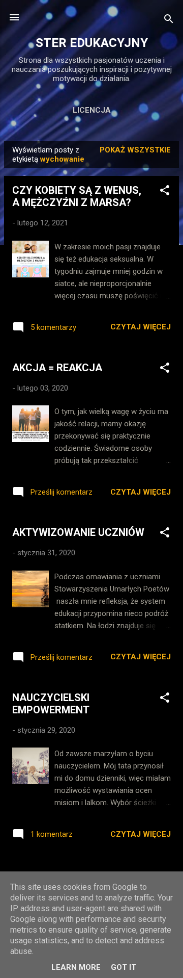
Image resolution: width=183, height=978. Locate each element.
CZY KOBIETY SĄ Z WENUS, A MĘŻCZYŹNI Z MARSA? (76, 196)
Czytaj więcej (140, 326)
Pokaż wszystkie (135, 150)
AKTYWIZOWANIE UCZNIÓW (78, 532)
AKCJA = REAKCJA (57, 368)
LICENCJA (92, 110)
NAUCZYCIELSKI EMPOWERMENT (50, 703)
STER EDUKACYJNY (92, 43)
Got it (123, 967)
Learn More (76, 967)
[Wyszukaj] (169, 20)
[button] (165, 192)
